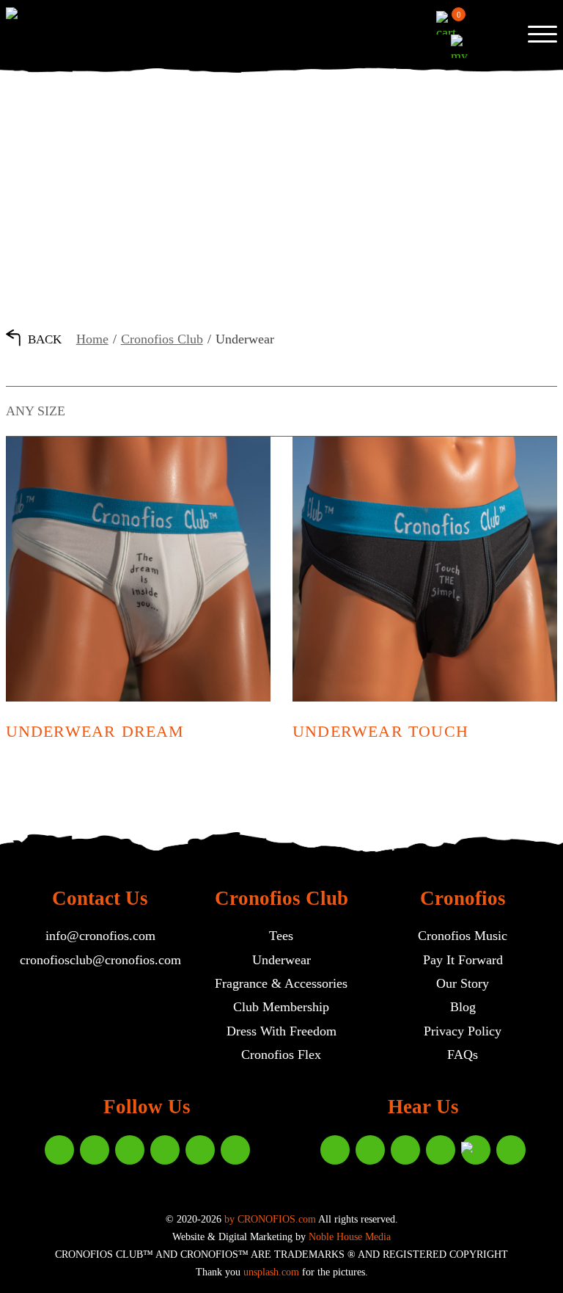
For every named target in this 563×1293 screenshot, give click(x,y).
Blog (463, 1006)
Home (92, 339)
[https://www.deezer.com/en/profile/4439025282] (440, 1150)
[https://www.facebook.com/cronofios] (129, 1150)
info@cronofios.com (100, 935)
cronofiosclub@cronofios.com (100, 960)
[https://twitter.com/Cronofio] (200, 1150)
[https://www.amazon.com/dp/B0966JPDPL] (405, 1150)
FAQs (462, 1054)
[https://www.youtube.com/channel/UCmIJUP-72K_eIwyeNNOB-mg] (511, 1150)
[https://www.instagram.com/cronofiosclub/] (59, 1150)
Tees (281, 935)
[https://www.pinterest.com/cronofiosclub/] (235, 1150)
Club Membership (281, 1006)
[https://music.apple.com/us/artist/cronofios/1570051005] (335, 1150)
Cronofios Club (162, 339)
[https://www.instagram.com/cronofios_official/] (94, 1150)
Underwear (281, 960)
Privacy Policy (462, 1031)
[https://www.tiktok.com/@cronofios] (165, 1150)
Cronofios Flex (281, 1054)
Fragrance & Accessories (281, 983)
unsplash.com (271, 1272)
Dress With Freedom (281, 1031)
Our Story (462, 983)
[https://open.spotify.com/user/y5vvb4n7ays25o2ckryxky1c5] (370, 1150)
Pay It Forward (463, 960)
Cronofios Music (462, 935)
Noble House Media (350, 1236)
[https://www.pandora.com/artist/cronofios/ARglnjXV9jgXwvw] (475, 1150)
